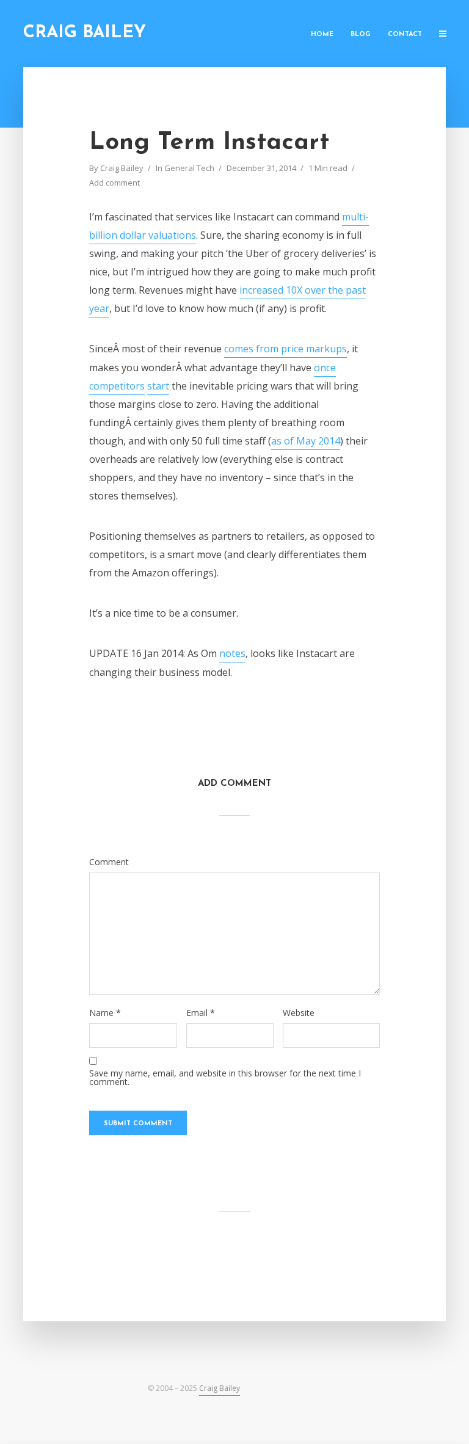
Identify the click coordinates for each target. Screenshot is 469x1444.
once (325, 367)
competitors (117, 386)
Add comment (114, 182)
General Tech (189, 167)
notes (232, 653)
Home (322, 34)
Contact (405, 34)
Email (200, 1013)
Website (298, 1013)
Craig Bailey (84, 33)
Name (105, 1013)
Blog (361, 34)
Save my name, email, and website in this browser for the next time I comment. (225, 1077)
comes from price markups (285, 348)
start (158, 386)
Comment (109, 862)
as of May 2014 (305, 441)
